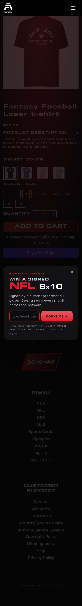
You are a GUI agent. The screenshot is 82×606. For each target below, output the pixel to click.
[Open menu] (73, 8)
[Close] (72, 272)
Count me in (57, 316)
